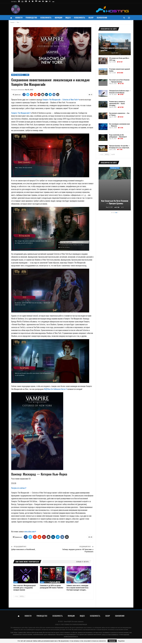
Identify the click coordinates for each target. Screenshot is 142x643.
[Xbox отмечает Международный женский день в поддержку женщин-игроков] (25, 574)
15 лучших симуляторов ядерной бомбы (119, 70)
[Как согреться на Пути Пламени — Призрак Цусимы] (103, 82)
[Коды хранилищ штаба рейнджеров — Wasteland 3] (103, 137)
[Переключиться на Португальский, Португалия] (50, 1)
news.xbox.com (29, 531)
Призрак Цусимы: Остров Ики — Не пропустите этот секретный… (119, 147)
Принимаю (112, 641)
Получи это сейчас (18, 488)
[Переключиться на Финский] (26, 1)
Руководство (31, 17)
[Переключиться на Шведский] (43, 1)
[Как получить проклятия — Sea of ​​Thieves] (103, 116)
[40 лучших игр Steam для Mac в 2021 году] (103, 61)
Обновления (102, 17)
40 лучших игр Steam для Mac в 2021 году (119, 59)
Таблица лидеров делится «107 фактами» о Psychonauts (77, 550)
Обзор (91, 17)
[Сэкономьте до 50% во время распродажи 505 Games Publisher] (52, 574)
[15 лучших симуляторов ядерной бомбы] (103, 71)
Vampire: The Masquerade (20, 113)
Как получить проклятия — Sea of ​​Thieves (119, 114)
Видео (68, 17)
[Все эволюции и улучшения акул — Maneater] (103, 126)
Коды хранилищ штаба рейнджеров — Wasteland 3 (118, 136)
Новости (18, 17)
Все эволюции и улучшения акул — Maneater (119, 125)
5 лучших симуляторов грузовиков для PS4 (114, 49)
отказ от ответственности (110, 634)
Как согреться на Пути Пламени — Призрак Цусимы (119, 81)
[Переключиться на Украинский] (46, 1)
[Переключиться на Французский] (29, 1)
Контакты (14, 1)
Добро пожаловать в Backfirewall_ (23, 549)
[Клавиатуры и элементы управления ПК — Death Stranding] (103, 104)
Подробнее (121, 641)
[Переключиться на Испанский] (40, 1)
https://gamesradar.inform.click (33, 627)
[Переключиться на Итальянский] (33, 1)
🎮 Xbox (26, 75)
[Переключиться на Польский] (36, 1)
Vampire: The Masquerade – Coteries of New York (60, 99)
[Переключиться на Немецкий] (53, 1)
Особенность (45, 17)
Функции (58, 17)
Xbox (13, 75)
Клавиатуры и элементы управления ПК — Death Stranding (117, 103)
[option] (115, 189)
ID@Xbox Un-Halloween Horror (55, 389)
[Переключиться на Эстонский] (22, 1)
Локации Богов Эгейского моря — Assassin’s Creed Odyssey (120, 91)
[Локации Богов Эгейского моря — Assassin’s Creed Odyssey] (103, 93)
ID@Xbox (19, 75)
